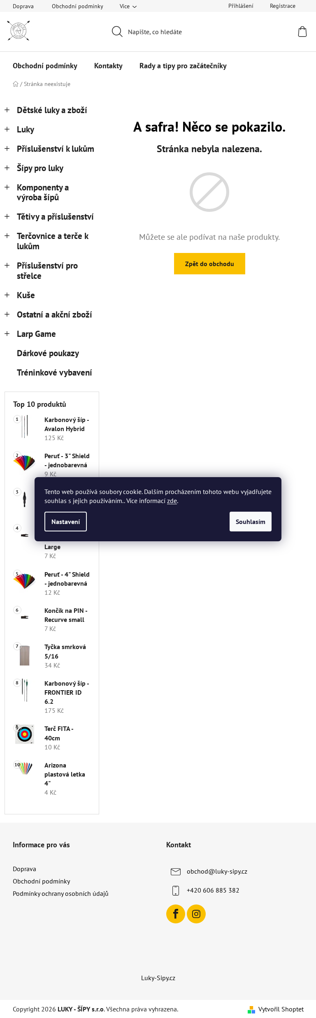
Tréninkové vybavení (54, 372)
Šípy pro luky (40, 168)
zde (172, 500)
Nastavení (65, 521)
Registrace (282, 5)
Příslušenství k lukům (55, 148)
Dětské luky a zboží (52, 110)
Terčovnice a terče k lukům (52, 241)
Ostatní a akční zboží (54, 314)
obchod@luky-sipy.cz (217, 871)
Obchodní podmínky (77, 6)
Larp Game (36, 333)
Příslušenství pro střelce (47, 270)
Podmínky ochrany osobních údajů (61, 893)
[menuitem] (45, 66)
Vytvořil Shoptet (281, 1009)
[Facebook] (175, 913)
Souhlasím (250, 521)
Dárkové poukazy (48, 353)
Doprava (23, 6)
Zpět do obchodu (209, 264)
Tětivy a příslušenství (55, 216)
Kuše (26, 295)
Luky (25, 129)
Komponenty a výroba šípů (43, 192)
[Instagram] (196, 913)
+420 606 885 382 (213, 890)
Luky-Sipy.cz (158, 978)
